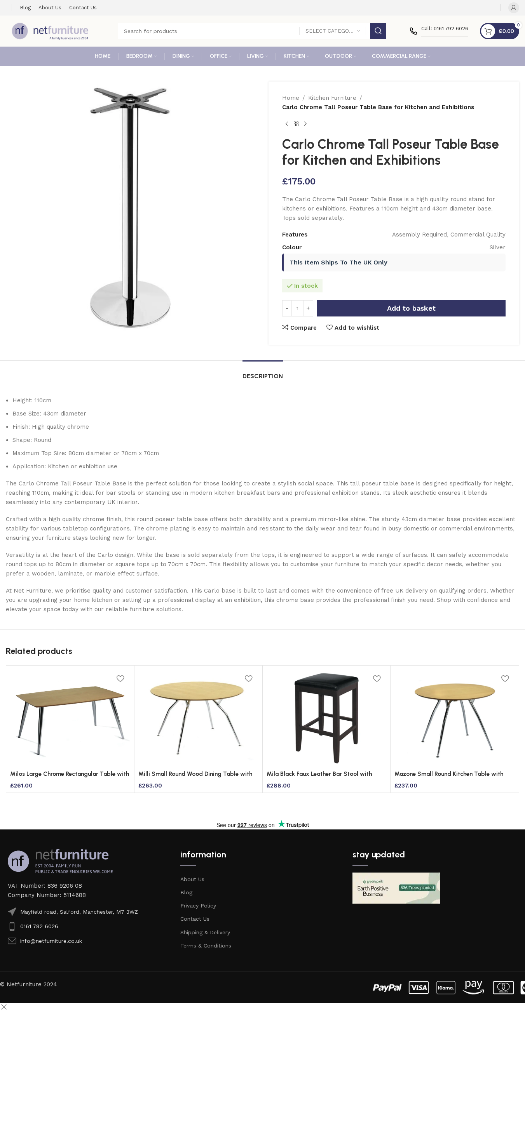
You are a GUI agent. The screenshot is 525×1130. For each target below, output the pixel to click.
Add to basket (411, 308)
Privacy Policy (198, 905)
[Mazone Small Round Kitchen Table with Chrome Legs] (454, 718)
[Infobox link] (439, 31)
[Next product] (305, 124)
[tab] (262, 372)
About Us (192, 879)
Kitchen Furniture (332, 97)
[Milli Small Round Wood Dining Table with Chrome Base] (198, 718)
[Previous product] (286, 124)
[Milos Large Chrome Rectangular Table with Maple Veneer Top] (70, 718)
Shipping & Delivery (205, 932)
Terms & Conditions (205, 945)
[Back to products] (296, 124)
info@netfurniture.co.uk (51, 941)
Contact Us (194, 919)
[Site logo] (50, 30)
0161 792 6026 (39, 926)
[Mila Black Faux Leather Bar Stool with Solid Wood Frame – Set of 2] (327, 718)
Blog (186, 892)
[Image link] (60, 860)
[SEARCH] (378, 31)
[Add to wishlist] (120, 678)
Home (290, 97)
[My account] (513, 8)
